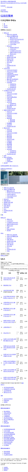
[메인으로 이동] (2, 214)
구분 (2, 395)
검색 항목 (3, 263)
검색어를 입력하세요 (18, 263)
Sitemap (6, 27)
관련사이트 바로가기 (5, 408)
